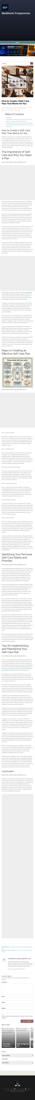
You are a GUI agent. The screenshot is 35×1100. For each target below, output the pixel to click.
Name (3, 996)
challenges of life (17, 546)
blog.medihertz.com (22, 107)
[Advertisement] (17, 26)
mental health (7, 311)
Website (4, 1008)
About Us (29, 1088)
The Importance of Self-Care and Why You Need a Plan (19, 119)
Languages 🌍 (23, 1088)
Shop (18, 1088)
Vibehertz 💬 (12, 1088)
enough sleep (28, 292)
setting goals (24, 758)
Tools (5, 1088)
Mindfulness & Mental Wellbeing (11, 110)
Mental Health (22, 108)
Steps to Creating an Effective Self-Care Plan (16, 121)
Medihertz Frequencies (16, 13)
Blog (31, 107)
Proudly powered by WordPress (17, 1091)
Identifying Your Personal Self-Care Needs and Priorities (19, 123)
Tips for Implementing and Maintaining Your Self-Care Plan (19, 124)
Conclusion (8, 126)
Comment (4, 982)
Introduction (9, 117)
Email (3, 1002)
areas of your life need (14, 580)
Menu (17, 42)
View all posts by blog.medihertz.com (16, 969)
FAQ (3, 108)
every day (22, 461)
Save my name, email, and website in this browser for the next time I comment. (17, 1017)
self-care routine (21, 507)
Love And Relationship (10, 108)
